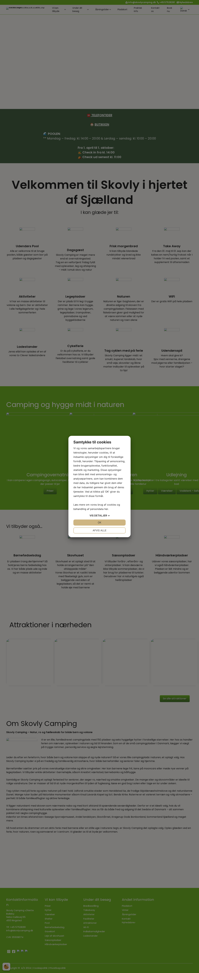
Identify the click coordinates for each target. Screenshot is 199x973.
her (106, 509)
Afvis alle (99, 530)
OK (99, 522)
